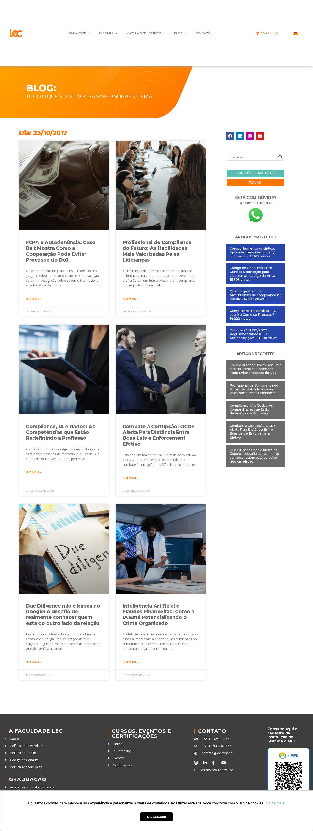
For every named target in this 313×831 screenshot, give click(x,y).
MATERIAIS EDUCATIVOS (143, 33)
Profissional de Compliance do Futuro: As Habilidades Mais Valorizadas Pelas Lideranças (157, 251)
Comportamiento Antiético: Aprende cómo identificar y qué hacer (252, 252)
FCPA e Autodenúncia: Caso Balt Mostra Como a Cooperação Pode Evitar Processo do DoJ (61, 251)
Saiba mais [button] (275, 803)
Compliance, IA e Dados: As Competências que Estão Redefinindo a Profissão (60, 432)
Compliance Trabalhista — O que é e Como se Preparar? (253, 313)
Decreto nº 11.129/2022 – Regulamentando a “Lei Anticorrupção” (249, 334)
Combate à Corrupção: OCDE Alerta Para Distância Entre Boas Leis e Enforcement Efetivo (159, 435)
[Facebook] (230, 136)
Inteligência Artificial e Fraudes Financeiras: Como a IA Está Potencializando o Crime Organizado (158, 614)
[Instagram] (250, 136)
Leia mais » (33, 298)
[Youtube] (260, 136)
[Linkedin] (240, 136)
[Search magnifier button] (280, 157)
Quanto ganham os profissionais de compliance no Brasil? (255, 295)
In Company (108, 33)
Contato (212, 731)
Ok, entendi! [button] (156, 817)
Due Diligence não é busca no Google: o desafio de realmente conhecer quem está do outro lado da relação (63, 614)
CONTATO (203, 33)
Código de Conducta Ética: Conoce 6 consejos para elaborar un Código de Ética (252, 272)
